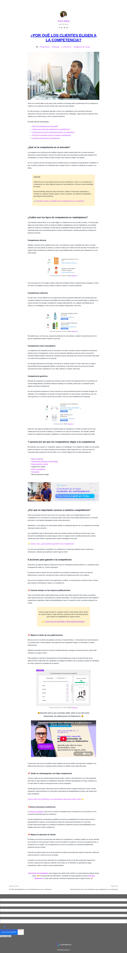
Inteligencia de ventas (81, 47)
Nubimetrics (74, 275)
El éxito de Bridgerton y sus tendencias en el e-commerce (30, 889)
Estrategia (55, 47)
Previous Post (14, 886)
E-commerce (66, 47)
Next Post (114, 886)
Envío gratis (35, 472)
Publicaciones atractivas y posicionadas (44, 461)
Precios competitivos (38, 469)
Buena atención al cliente (39, 464)
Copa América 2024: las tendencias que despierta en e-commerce (94, 889)
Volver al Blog (63, 21)
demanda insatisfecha (37, 811)
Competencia (45, 47)
